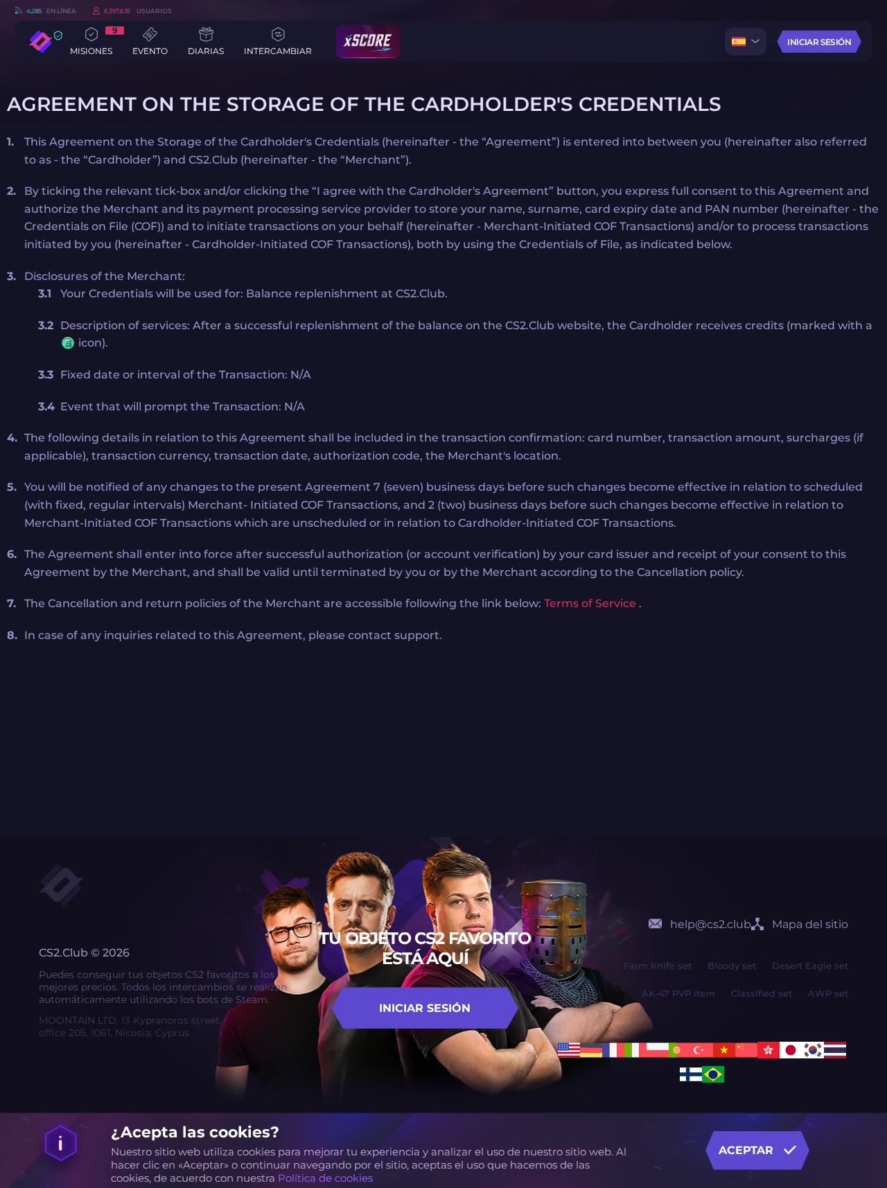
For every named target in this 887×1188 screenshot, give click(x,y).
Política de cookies (325, 1178)
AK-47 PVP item (678, 993)
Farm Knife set (658, 965)
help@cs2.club (710, 924)
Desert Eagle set (810, 965)
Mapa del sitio (810, 924)
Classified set (761, 993)
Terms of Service (591, 603)
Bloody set (732, 965)
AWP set (828, 993)
